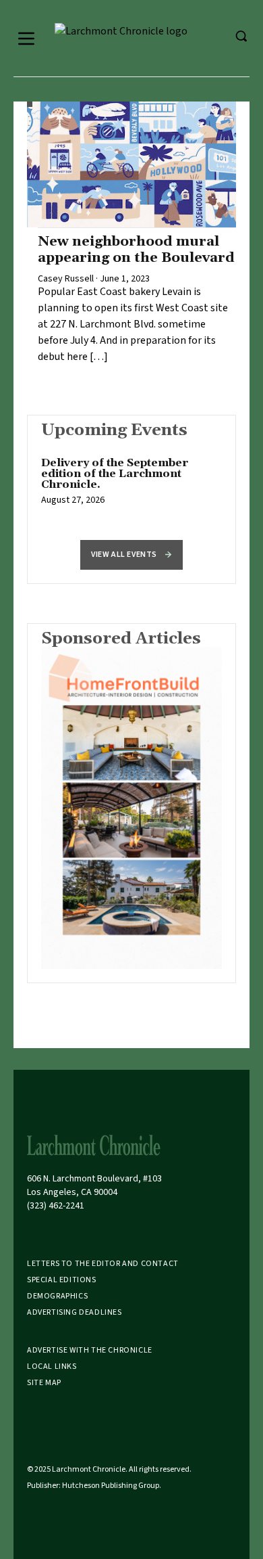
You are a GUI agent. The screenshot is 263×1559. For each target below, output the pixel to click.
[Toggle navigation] (26, 38)
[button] (131, 555)
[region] (131, 488)
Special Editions (61, 1280)
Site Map (44, 1382)
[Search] (240, 36)
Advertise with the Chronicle (89, 1350)
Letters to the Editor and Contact (103, 1263)
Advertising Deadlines (74, 1312)
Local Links (52, 1366)
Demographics (57, 1296)
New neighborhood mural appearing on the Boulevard (136, 250)
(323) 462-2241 (55, 1206)
